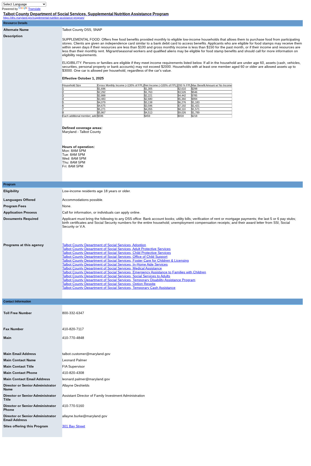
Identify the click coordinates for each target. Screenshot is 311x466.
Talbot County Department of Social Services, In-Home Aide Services (115, 264)
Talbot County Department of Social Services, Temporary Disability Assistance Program (128, 280)
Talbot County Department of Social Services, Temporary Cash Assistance (118, 288)
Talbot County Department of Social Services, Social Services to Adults (116, 276)
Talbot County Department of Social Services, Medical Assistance (112, 268)
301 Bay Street (73, 426)
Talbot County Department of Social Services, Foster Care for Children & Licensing (125, 260)
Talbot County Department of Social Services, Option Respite (109, 284)
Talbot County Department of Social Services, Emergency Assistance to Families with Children (134, 272)
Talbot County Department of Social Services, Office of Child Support (114, 257)
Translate (34, 9)
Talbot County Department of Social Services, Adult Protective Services (116, 249)
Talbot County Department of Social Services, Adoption (104, 245)
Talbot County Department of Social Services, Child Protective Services (116, 253)
